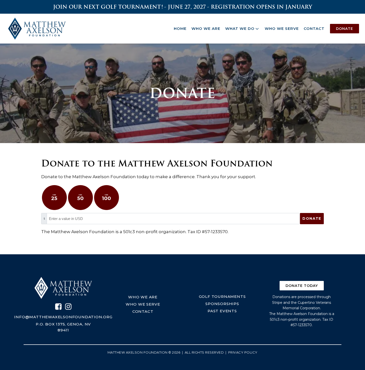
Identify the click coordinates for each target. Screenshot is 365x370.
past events (222, 311)
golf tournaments (222, 296)
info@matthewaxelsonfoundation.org (63, 317)
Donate (344, 28)
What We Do (240, 28)
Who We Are (205, 28)
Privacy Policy (242, 352)
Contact (314, 28)
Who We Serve (282, 28)
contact (142, 311)
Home (180, 28)
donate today (302, 285)
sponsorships (222, 303)
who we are (142, 297)
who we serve (143, 304)
